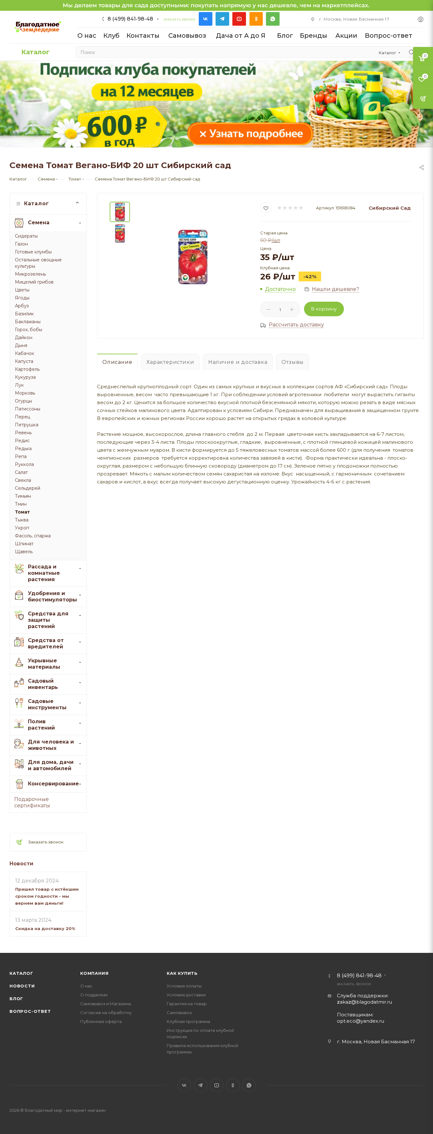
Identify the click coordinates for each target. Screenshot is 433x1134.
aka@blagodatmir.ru (364, 1002)
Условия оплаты (184, 985)
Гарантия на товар (187, 1003)
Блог (16, 998)
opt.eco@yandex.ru (360, 1021)
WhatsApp (273, 19)
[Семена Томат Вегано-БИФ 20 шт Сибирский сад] (193, 257)
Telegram (222, 19)
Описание (117, 362)
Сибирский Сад (390, 208)
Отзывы (292, 362)
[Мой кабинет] (420, 20)
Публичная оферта (101, 1021)
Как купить (182, 973)
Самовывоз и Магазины (105, 1003)
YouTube (239, 19)
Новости (21, 864)
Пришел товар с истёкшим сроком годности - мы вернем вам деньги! (47, 896)
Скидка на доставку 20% (45, 928)
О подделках (94, 994)
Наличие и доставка (237, 362)
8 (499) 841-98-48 (130, 19)
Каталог (21, 973)
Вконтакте (205, 19)
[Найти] (411, 52)
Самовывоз (179, 1012)
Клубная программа (188, 1021)
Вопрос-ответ (30, 1011)
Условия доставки (186, 994)
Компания (94, 973)
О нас (86, 985)
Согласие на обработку (106, 1012)
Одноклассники (256, 19)
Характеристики (170, 362)
